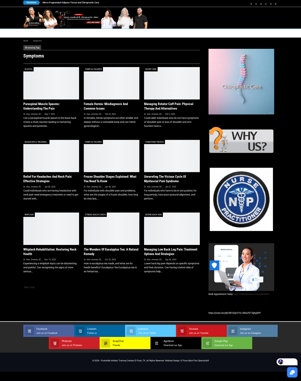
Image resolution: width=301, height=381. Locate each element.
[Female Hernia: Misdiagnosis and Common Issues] (112, 83)
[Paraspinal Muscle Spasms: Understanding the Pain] (51, 83)
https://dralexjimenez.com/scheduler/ (251, 294)
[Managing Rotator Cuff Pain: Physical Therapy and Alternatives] (172, 83)
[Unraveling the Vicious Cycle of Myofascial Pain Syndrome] (172, 156)
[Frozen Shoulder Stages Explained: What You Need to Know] (112, 156)
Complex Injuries (93, 69)
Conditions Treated (154, 142)
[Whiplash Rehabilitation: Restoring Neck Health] (51, 229)
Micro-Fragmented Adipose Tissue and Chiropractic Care (71, 2)
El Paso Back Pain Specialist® (195, 360)
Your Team (127, 32)
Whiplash (29, 214)
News (227, 32)
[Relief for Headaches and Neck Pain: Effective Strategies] (51, 156)
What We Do (161, 32)
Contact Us (100, 32)
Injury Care (150, 69)
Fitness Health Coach (95, 214)
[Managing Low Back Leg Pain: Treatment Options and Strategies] (172, 229)
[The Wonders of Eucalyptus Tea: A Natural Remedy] (112, 229)
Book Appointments (51, 32)
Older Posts (29, 287)
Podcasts (209, 32)
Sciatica (28, 69)
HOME (28, 32)
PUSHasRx (187, 32)
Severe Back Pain (153, 214)
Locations (77, 32)
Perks (144, 32)
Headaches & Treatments (36, 142)
